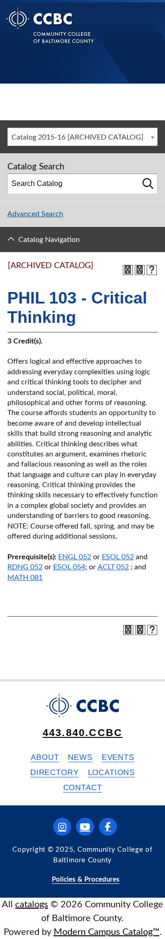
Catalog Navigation (49, 239)
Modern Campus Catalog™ (107, 932)
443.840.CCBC (82, 732)
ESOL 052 (118, 557)
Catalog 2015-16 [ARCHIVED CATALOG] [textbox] (77, 137)
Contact (82, 787)
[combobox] (82, 137)
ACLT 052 (113, 567)
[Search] (148, 184)
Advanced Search (35, 214)
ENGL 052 (74, 557)
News (80, 757)
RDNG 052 (25, 567)
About (45, 757)
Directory (54, 772)
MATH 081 (25, 577)
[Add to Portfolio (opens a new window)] (128, 270)
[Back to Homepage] (50, 32)
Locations (111, 772)
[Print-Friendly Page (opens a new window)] (140, 270)
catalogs (31, 904)
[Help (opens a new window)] (152, 270)
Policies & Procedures (86, 879)
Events (118, 757)
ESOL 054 (69, 567)
